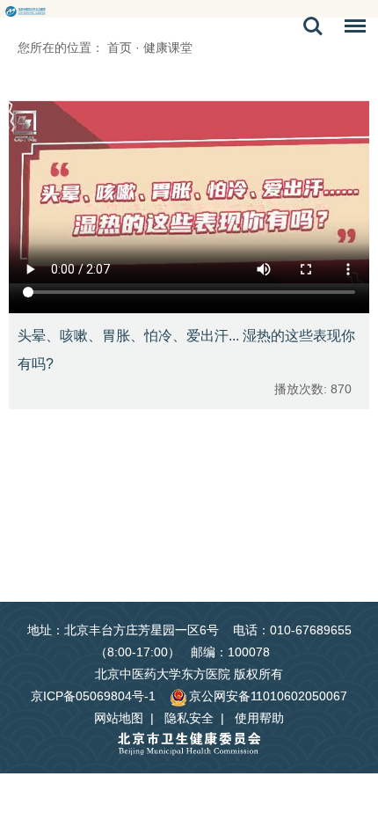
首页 (119, 47)
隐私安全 (189, 718)
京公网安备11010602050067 (268, 696)
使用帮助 (259, 718)
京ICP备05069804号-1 (93, 696)
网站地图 (118, 718)
